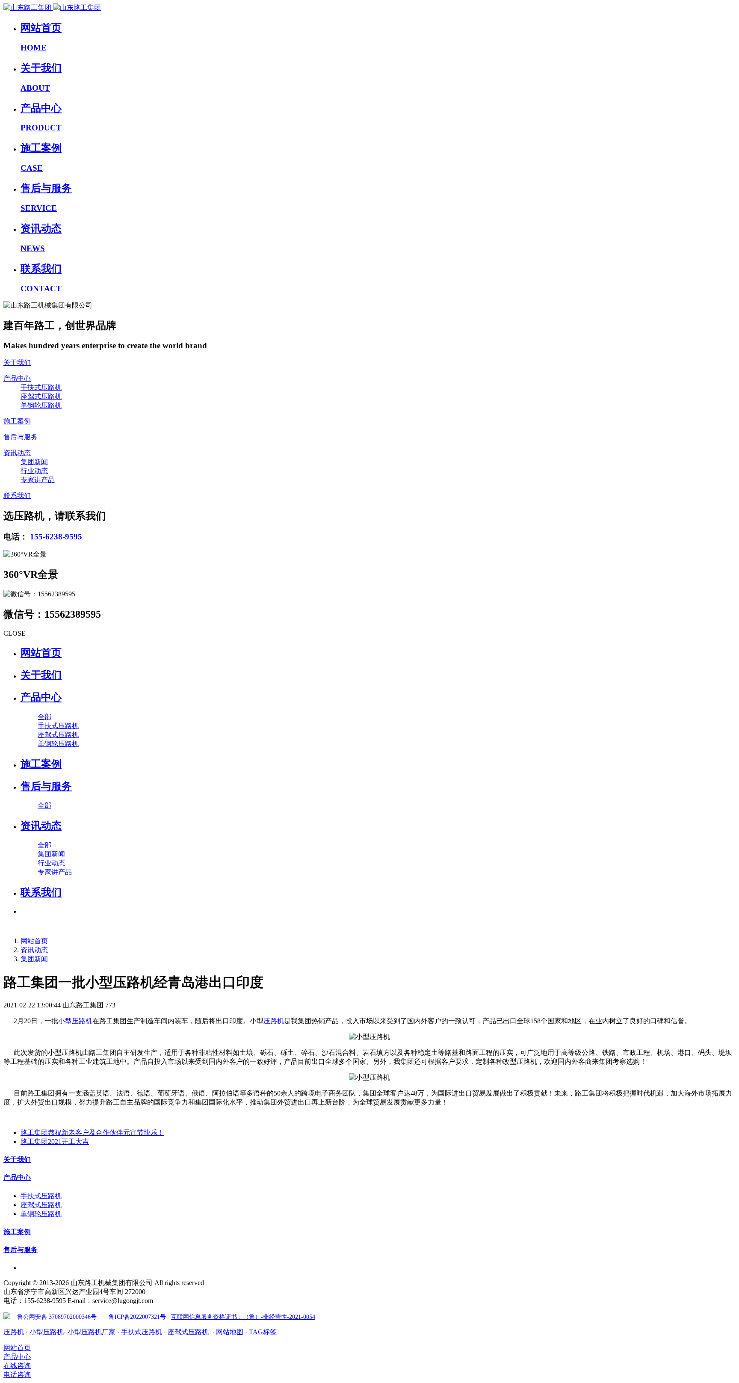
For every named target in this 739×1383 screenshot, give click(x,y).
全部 (44, 716)
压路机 (273, 1021)
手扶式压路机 (141, 1332)
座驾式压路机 (188, 1332)
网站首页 (41, 652)
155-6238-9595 (56, 536)
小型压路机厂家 (91, 1332)
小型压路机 (75, 1021)
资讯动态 (34, 950)
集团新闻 (34, 958)
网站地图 (229, 1332)
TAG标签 (263, 1332)
